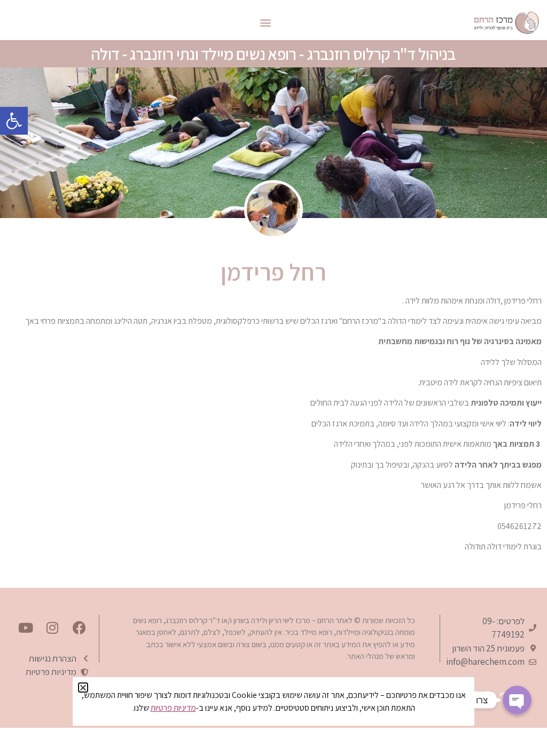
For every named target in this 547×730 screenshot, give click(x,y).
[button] (14, 121)
